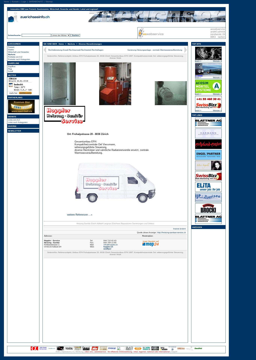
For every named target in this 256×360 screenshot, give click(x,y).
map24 (174, 352)
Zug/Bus (11, 66)
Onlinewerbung (125, 352)
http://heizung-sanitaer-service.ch (171, 232)
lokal (136, 352)
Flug (10, 69)
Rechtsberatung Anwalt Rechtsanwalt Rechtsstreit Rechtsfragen (75, 50)
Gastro (11, 50)
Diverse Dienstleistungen (90, 44)
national (150, 352)
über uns (89, 352)
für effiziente (113, 352)
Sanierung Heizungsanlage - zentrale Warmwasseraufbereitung (154, 50)
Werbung (79, 352)
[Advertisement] (208, 285)
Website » (217, 61)
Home (6, 2)
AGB (58, 352)
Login (23, 2)
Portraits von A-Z (15, 57)
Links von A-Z (14, 120)
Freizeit (11, 47)
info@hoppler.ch (111, 245)
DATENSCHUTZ (36, 2)
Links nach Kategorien (18, 122)
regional (142, 352)
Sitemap (49, 2)
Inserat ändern (179, 229)
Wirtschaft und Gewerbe (18, 52)
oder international (162, 352)
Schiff (10, 71)
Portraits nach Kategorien (19, 59)
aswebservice (100, 352)
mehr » (198, 61)
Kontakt (15, 2)
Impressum (66, 352)
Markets (11, 54)
